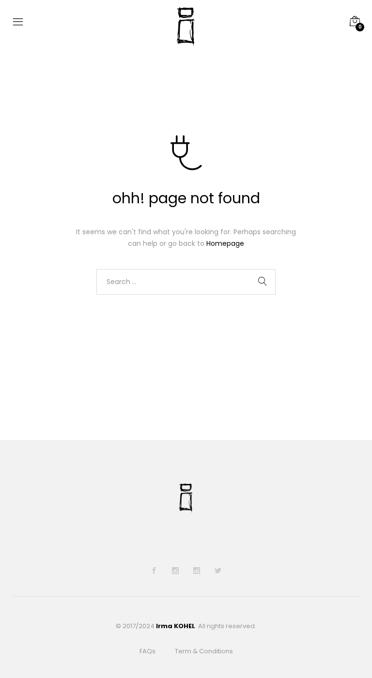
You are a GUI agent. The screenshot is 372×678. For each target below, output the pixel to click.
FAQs (147, 651)
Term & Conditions (204, 651)
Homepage (225, 243)
